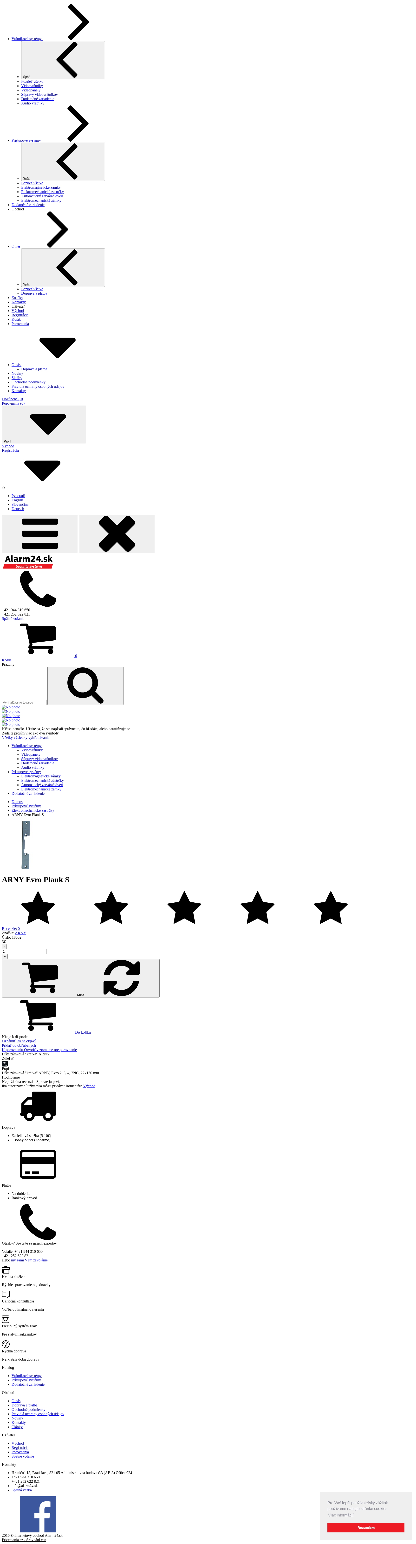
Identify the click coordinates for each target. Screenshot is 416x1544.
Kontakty (19, 302)
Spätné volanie (13, 618)
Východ (18, 311)
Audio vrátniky (32, 103)
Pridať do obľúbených (19, 1045)
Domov (17, 802)
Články (17, 1427)
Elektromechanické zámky (41, 200)
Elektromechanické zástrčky (42, 192)
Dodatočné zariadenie (37, 99)
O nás (16, 246)
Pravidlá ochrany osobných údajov (38, 1414)
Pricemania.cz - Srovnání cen (24, 1540)
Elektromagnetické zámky (41, 187)
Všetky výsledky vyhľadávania (25, 737)
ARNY (20, 933)
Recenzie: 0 (11, 929)
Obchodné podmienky (29, 1409)
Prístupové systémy (27, 140)
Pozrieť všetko (32, 81)
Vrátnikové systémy (27, 39)
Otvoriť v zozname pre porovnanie (50, 1050)
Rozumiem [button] (366, 1528)
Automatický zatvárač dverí (42, 196)
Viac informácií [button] (340, 1515)
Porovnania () (13, 403)
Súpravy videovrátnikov (39, 94)
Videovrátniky (32, 86)
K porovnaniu (13, 1050)
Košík (16, 319)
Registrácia (20, 315)
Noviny (17, 1418)
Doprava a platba (34, 293)
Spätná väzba (22, 1490)
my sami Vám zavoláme (29, 1260)
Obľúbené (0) (12, 399)
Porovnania (20, 324)
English (17, 500)
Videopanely (30, 90)
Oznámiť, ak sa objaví (19, 1041)
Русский (18, 496)
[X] (5, 1063)
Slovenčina (20, 504)
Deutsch (18, 509)
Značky (17, 298)
